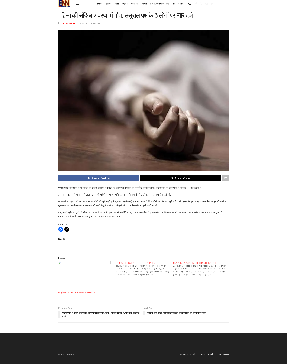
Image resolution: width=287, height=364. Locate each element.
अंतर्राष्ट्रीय (135, 4)
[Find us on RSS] (212, 4)
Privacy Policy (183, 354)
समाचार (99, 4)
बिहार (117, 4)
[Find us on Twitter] (201, 4)
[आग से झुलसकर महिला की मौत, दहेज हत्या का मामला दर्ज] (144, 268)
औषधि (144, 4)
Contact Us (224, 354)
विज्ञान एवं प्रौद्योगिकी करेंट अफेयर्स (162, 4)
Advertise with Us (208, 354)
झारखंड (109, 4)
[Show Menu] (77, 4)
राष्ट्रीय (125, 4)
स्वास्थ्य (181, 4)
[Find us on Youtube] (206, 4)
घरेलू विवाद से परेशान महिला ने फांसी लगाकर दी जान (76, 292)
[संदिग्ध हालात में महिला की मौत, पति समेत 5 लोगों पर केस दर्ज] (201, 268)
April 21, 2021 (86, 23)
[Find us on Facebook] (196, 4)
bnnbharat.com (68, 23)
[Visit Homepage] (64, 3)
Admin (195, 354)
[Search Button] (189, 3)
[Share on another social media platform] (225, 178)
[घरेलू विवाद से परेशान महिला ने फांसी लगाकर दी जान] (85, 276)
